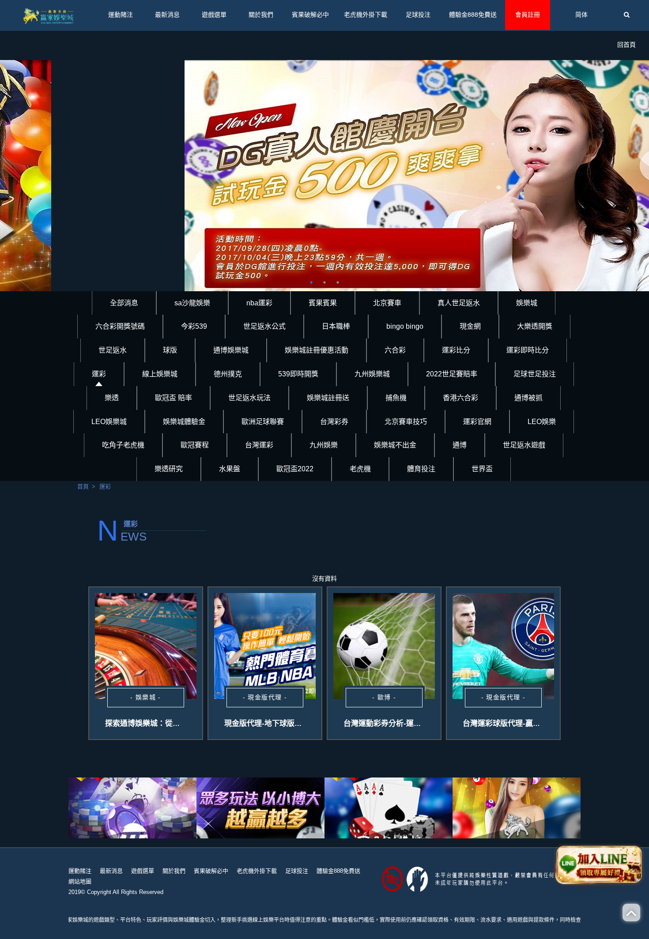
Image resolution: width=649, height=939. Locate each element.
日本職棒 (336, 326)
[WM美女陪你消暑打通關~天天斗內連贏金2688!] (260, 807)
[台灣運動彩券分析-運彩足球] (384, 646)
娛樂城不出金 (395, 445)
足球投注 (418, 14)
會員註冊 (527, 14)
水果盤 (229, 469)
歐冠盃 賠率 (173, 398)
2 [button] (324, 282)
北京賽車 (387, 303)
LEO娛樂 (542, 421)
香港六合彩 (460, 398)
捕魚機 (396, 398)
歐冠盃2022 (294, 469)
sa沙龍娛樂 (192, 303)
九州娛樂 (323, 445)
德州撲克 (228, 374)
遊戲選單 (214, 14)
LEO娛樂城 (109, 421)
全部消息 (124, 303)
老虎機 (360, 469)
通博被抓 (528, 398)
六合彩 (395, 350)
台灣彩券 (334, 421)
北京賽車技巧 (406, 421)
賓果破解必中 (310, 14)
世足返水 (112, 350)
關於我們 (261, 14)
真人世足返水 (459, 303)
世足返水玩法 (249, 398)
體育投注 (421, 469)
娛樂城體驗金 (184, 421)
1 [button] (311, 282)
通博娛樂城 (231, 350)
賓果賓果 (323, 303)
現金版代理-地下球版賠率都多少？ (282, 723)
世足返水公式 (264, 326)
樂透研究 (169, 469)
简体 (581, 14)
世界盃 (482, 469)
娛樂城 (526, 303)
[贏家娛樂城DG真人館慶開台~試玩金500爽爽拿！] (324, 175)
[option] (324, 175)
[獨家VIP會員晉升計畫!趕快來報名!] (517, 807)
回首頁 (626, 44)
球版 (170, 350)
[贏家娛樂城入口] (49, 15)
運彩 (99, 374)
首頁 (83, 486)
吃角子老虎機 (123, 445)
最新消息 (167, 14)
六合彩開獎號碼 (120, 326)
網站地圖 (79, 881)
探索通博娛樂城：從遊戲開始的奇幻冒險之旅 (180, 723)
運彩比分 (456, 350)
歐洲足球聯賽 (262, 421)
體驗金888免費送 (473, 14)
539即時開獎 (298, 374)
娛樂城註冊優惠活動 (316, 350)
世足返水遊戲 (524, 445)
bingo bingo (404, 326)
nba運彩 (259, 303)
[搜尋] (626, 15)
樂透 (112, 398)
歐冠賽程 (195, 445)
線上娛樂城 (159, 374)
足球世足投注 (534, 374)
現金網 (470, 326)
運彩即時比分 (527, 350)
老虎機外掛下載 (365, 14)
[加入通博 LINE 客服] (599, 863)
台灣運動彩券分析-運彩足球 (389, 723)
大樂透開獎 (534, 326)
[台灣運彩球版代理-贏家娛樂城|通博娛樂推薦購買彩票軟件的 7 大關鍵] (503, 646)
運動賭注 (120, 14)
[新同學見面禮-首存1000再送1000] (388, 807)
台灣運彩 (259, 445)
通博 (460, 445)
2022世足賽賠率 (451, 374)
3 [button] (337, 282)
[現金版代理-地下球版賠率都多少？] (265, 646)
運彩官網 (477, 421)
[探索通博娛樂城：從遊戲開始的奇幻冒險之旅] (145, 646)
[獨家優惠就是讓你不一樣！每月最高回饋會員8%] (132, 807)
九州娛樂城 (372, 374)
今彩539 (194, 326)
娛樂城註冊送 (328, 398)
